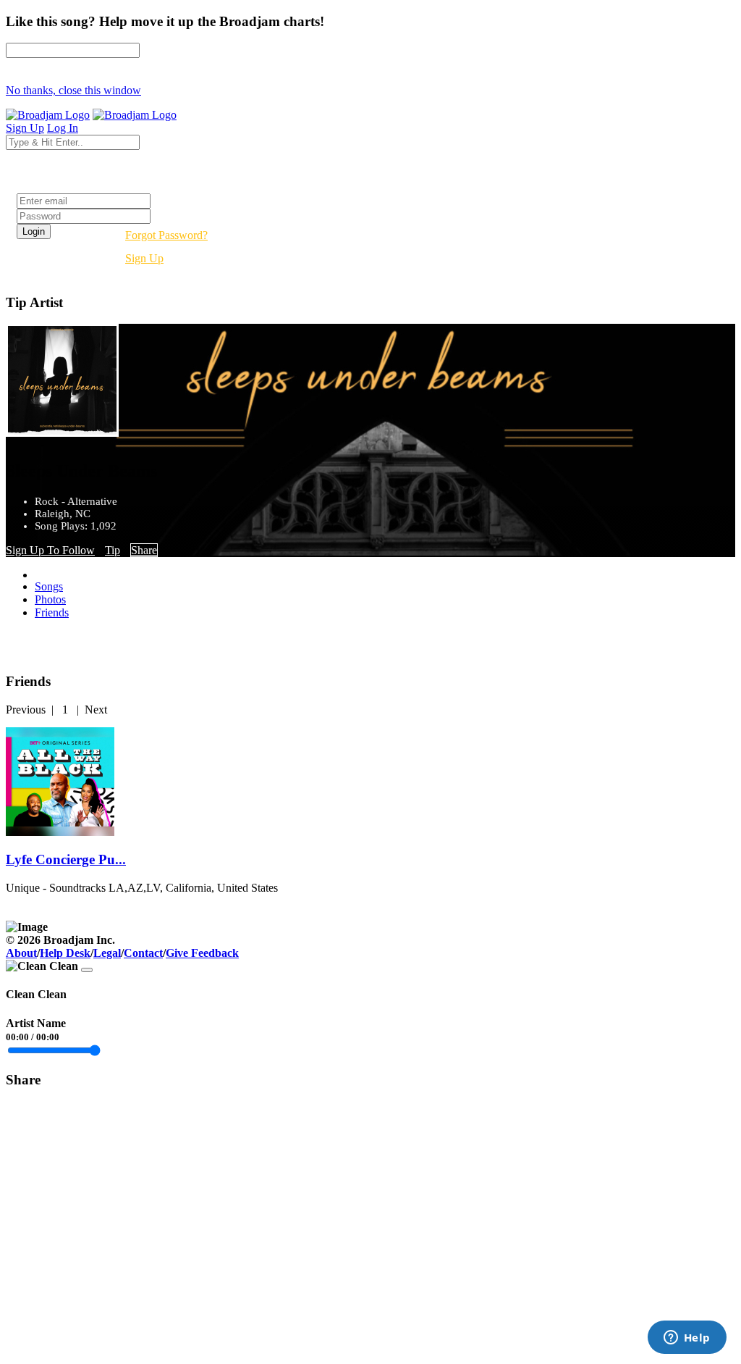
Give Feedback (202, 953)
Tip (112, 550)
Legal (107, 953)
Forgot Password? (166, 235)
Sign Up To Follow (50, 550)
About (21, 953)
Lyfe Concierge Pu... (66, 859)
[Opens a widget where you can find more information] (687, 1339)
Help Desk (65, 953)
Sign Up (144, 258)
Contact (143, 953)
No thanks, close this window (73, 90)
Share (144, 550)
